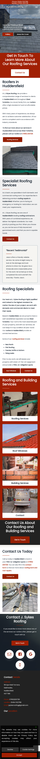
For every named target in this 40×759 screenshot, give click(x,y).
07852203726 (14, 699)
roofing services (18, 339)
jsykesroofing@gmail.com (18, 705)
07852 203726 (22, 3)
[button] (36, 7)
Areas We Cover (23, 34)
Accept (19, 755)
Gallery (7, 34)
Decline (10, 749)
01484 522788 (22, 1)
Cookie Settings (28, 749)
